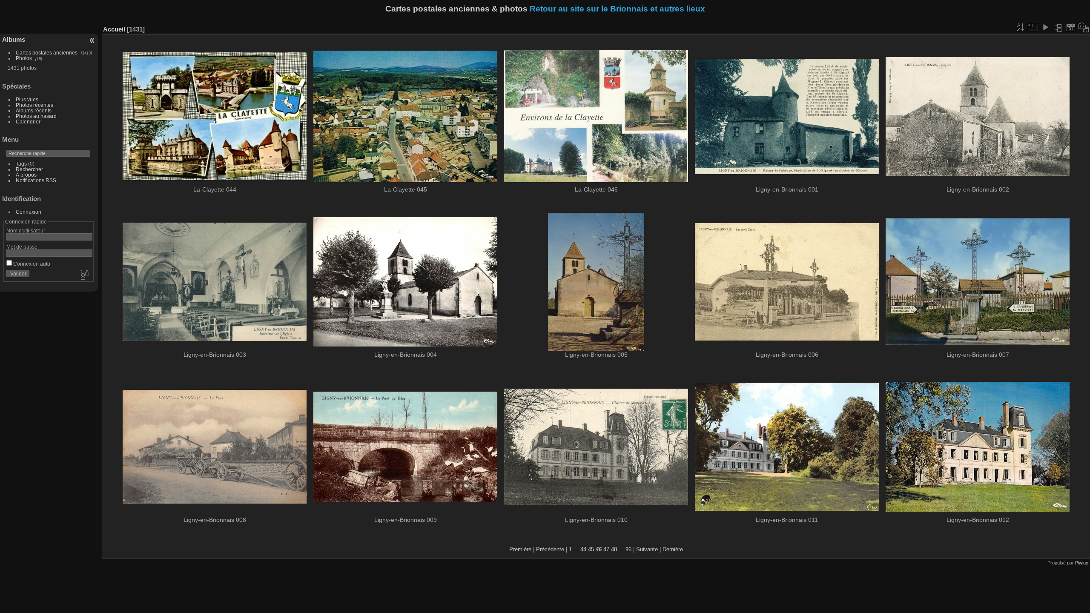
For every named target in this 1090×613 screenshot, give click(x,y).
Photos (24, 58)
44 (583, 549)
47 (606, 549)
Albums (13, 39)
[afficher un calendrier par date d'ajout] (1070, 27)
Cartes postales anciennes (46, 52)
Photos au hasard (36, 116)
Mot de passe (21, 246)
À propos (26, 175)
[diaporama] (1045, 27)
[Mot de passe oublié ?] (84, 275)
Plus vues (27, 99)
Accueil (114, 29)
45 (591, 549)
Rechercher (29, 169)
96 (628, 549)
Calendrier (28, 121)
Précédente (550, 549)
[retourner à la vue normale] (1058, 27)
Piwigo (1081, 562)
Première (520, 549)
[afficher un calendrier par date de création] (1083, 27)
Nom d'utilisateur (25, 230)
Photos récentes (34, 105)
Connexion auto (31, 263)
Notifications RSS (36, 180)
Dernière (673, 549)
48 (614, 549)
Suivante (647, 549)
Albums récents (34, 110)
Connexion (28, 212)
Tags (21, 163)
